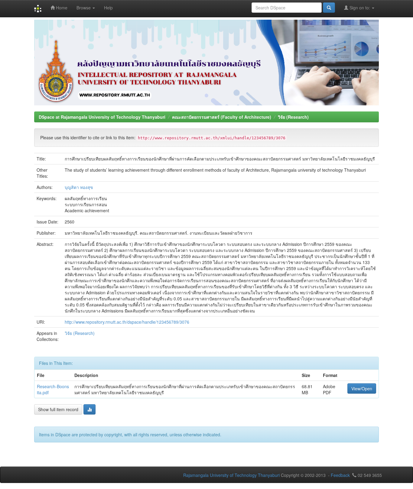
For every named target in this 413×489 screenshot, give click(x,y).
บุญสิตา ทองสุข (79, 187)
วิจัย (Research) (293, 117)
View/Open (361, 388)
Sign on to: (359, 8)
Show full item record (58, 409)
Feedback (340, 475)
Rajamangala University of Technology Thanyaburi (231, 475)
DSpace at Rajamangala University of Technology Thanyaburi (102, 117)
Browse (84, 8)
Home (61, 8)
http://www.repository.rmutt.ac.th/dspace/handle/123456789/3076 (127, 322)
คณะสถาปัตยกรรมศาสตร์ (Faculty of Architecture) (221, 117)
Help (108, 8)
